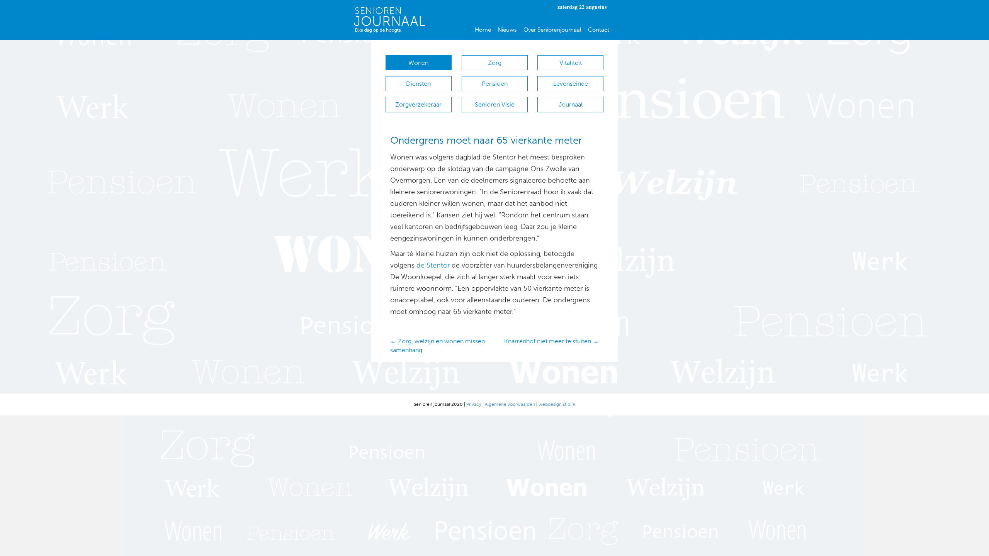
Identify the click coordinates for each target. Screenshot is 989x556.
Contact (598, 29)
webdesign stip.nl (557, 404)
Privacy (473, 404)
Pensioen (495, 83)
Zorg (494, 62)
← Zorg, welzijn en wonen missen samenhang (437, 345)
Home (483, 29)
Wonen (418, 62)
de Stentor (433, 265)
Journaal (571, 104)
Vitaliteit (570, 62)
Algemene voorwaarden (510, 404)
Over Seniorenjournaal (552, 29)
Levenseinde (570, 83)
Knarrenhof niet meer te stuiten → (551, 341)
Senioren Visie (495, 104)
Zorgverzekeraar (418, 104)
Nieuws (507, 29)
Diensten (418, 83)
